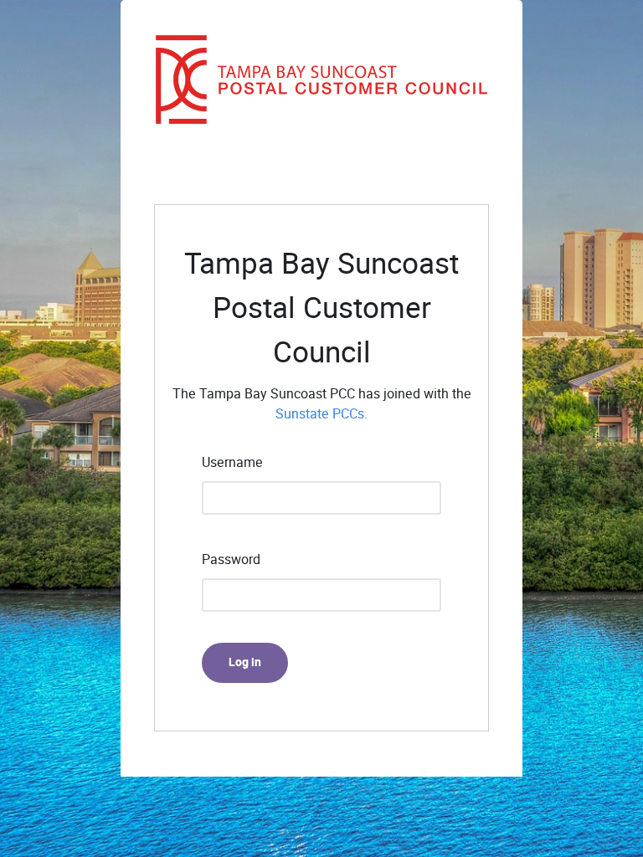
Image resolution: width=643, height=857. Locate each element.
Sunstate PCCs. (321, 413)
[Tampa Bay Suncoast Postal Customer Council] (321, 79)
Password (231, 559)
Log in (245, 662)
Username (232, 462)
